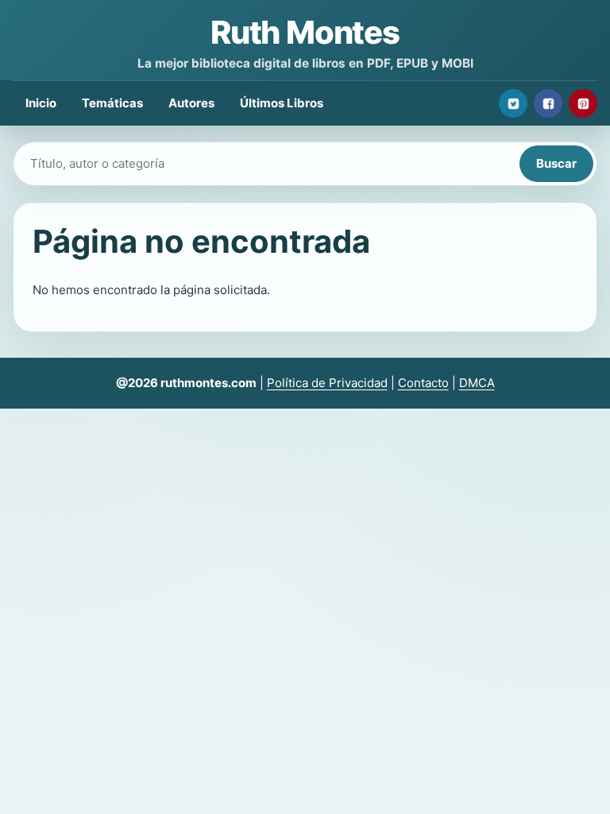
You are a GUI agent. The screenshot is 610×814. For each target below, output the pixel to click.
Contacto (423, 382)
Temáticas (112, 102)
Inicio (40, 102)
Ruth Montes (305, 32)
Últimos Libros (281, 102)
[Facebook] (548, 103)
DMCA (477, 382)
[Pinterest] (583, 103)
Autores (191, 102)
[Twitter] (513, 103)
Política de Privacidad (327, 382)
